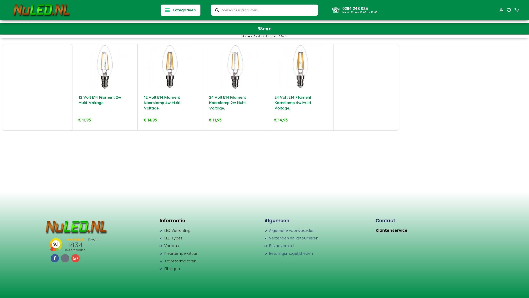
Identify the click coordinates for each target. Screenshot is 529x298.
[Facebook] (55, 258)
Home (246, 36)
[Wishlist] (509, 10)
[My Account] (501, 10)
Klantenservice (391, 230)
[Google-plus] (75, 258)
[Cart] (516, 10)
